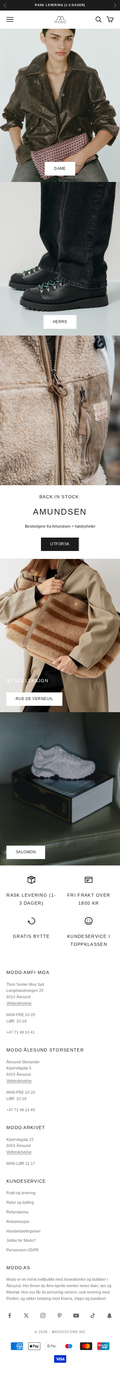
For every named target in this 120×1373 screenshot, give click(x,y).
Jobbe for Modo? (21, 1240)
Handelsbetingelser (23, 1231)
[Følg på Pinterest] (59, 1315)
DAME (60, 168)
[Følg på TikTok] (93, 1315)
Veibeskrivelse (19, 1003)
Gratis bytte (31, 936)
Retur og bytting (20, 1202)
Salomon (26, 852)
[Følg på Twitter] (26, 1315)
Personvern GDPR (22, 1250)
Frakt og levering (21, 1193)
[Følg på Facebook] (9, 1315)
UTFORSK (59, 544)
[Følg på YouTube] (76, 1315)
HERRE (60, 322)
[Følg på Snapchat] (109, 1315)
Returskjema (17, 1212)
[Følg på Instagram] (43, 1315)
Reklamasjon (17, 1221)
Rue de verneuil (34, 699)
